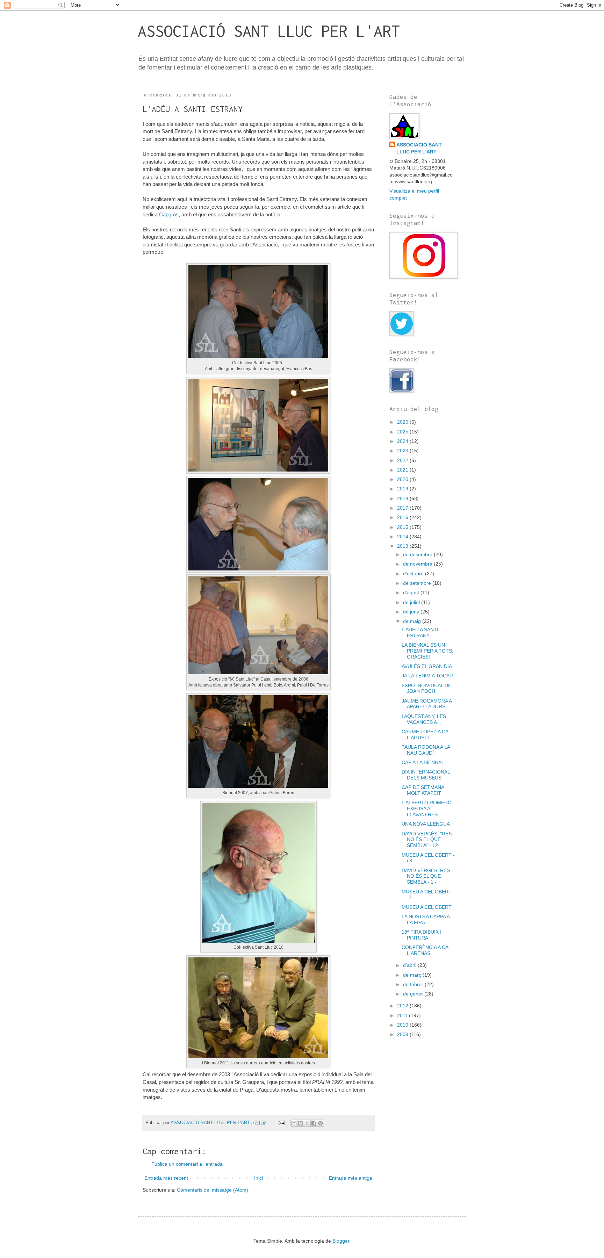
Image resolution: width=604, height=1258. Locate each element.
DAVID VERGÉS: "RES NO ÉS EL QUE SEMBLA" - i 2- (427, 839)
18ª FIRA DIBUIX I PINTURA (421, 935)
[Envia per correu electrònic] (293, 1123)
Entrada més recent (166, 1178)
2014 (403, 536)
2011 (403, 1015)
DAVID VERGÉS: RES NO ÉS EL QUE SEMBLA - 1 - (426, 876)
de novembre (418, 564)
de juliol (412, 602)
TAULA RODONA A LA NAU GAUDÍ (426, 750)
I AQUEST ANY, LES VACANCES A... (424, 719)
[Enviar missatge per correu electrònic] (281, 1122)
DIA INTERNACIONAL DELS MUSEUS (426, 775)
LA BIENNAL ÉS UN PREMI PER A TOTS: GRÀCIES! (427, 651)
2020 (403, 479)
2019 (403, 488)
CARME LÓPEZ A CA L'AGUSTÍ (425, 734)
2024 (403, 441)
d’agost (411, 592)
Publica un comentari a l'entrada (187, 1164)
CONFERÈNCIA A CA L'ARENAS (425, 950)
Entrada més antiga (350, 1178)
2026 (403, 422)
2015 (403, 527)
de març (413, 975)
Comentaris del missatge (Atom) (212, 1190)
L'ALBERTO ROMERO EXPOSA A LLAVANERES (427, 808)
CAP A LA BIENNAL (423, 762)
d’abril (410, 965)
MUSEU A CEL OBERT (427, 907)
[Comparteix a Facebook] (313, 1123)
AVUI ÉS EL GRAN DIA (427, 666)
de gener (413, 994)
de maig (412, 621)
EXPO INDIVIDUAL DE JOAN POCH (426, 688)
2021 (403, 470)
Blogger (340, 1241)
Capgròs (169, 214)
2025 (403, 431)
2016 (403, 517)
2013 (403, 546)
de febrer (414, 984)
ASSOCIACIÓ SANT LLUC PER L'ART (269, 31)
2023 (403, 450)
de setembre (417, 583)
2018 (403, 498)
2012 (403, 1005)
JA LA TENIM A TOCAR (427, 675)
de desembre (418, 554)
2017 (403, 508)
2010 (403, 1025)
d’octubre (414, 573)
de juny (411, 611)
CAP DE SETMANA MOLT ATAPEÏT (423, 790)
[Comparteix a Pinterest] (320, 1123)
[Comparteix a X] (307, 1123)
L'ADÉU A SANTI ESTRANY (420, 632)
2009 (403, 1034)
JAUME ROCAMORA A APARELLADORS (427, 704)
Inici (258, 1178)
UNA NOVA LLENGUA (426, 824)
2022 (403, 460)
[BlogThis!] (300, 1123)
